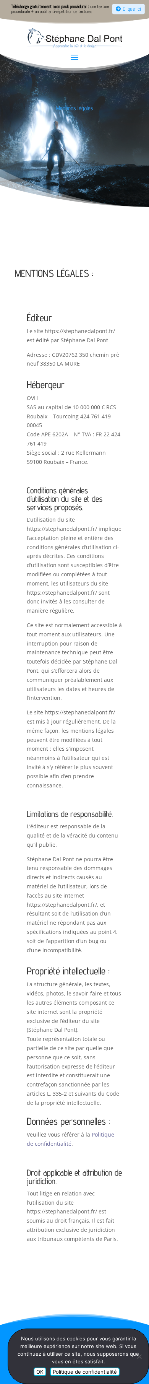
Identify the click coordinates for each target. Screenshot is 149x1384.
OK (40, 1372)
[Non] (139, 1356)
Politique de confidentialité (85, 1372)
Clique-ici (132, 9)
